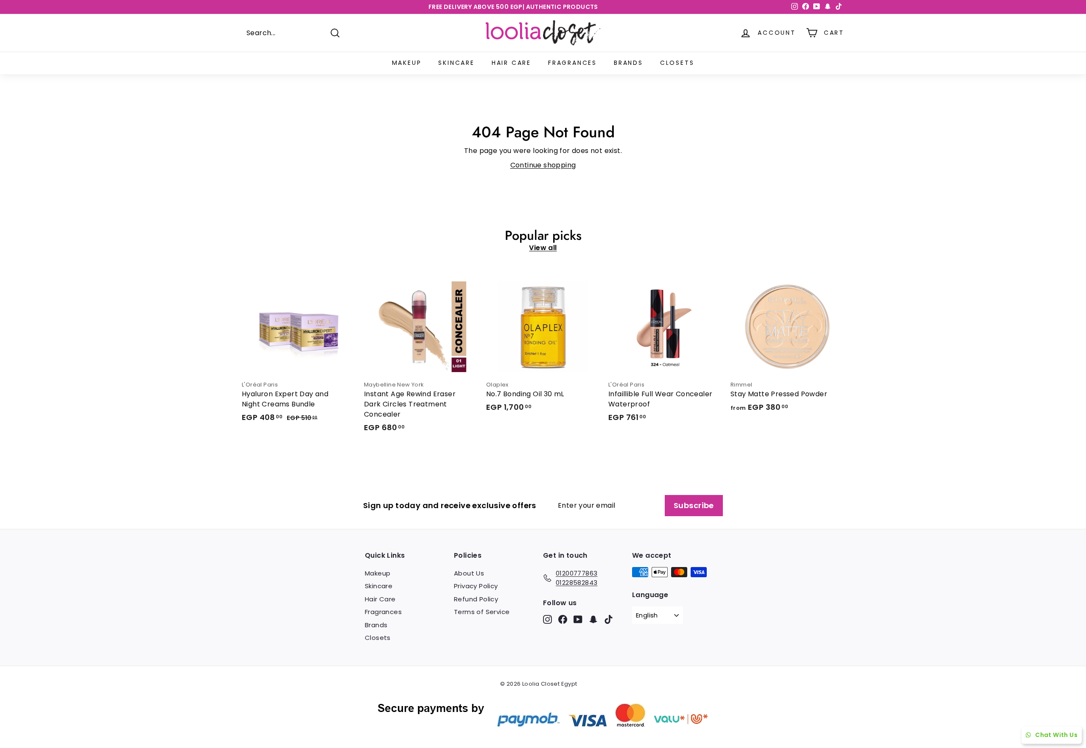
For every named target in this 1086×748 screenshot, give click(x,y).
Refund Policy (476, 599)
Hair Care (511, 62)
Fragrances (572, 62)
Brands (628, 62)
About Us (469, 573)
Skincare (456, 62)
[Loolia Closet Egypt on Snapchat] (593, 619)
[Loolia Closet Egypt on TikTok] (608, 619)
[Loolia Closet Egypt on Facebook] (562, 619)
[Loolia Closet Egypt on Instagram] (547, 619)
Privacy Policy (476, 585)
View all (543, 248)
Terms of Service (481, 611)
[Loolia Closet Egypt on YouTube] (578, 619)
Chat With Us (1056, 735)
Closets (677, 62)
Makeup (407, 62)
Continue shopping (543, 165)
